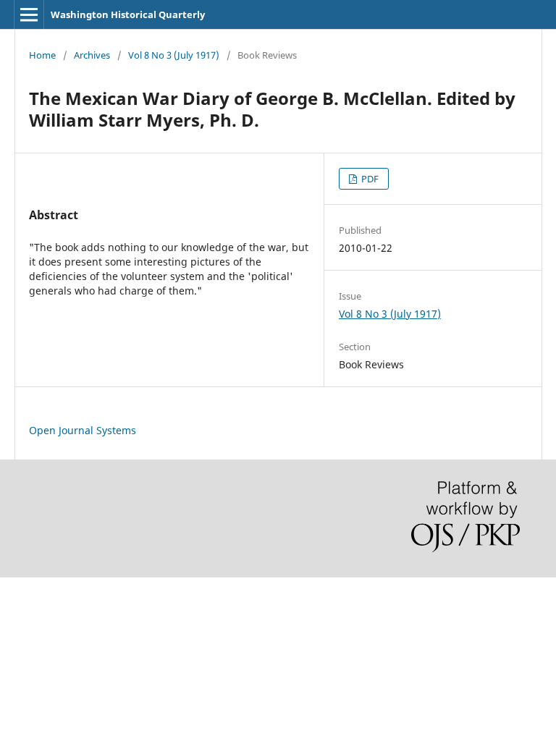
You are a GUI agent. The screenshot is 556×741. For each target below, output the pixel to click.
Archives (92, 55)
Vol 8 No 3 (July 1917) (173, 55)
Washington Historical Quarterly (128, 14)
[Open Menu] (28, 14)
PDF (369, 178)
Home (42, 55)
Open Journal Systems (82, 430)
